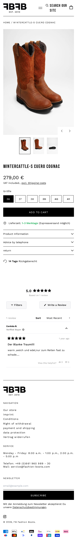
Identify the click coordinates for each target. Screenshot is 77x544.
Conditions (10, 419)
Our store (10, 410)
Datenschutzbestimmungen (29, 507)
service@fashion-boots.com (30, 466)
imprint (8, 414)
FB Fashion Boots (24, 522)
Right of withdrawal (17, 423)
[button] (56, 8)
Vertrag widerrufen (16, 437)
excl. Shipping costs (33, 183)
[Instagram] (4, 516)
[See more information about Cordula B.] (66, 329)
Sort (39, 318)
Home (6, 22)
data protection (14, 432)
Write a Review (59, 306)
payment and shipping (19, 428)
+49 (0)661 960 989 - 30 (33, 463)
